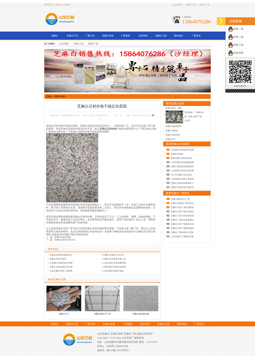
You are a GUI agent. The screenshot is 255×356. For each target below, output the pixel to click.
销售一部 (238, 29)
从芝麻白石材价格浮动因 (61, 263)
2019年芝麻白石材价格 (181, 175)
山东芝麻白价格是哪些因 (114, 263)
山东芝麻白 (177, 4)
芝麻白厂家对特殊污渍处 (182, 232)
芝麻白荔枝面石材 (141, 314)
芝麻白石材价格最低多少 (182, 183)
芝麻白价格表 (177, 154)
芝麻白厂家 (204, 4)
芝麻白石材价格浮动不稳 (61, 267)
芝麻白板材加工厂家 (180, 199)
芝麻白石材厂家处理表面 (182, 207)
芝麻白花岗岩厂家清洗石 (182, 203)
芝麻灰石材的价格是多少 (61, 255)
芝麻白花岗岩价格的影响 (182, 166)
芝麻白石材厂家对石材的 (182, 211)
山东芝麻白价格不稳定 (113, 271)
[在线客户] (221, 21)
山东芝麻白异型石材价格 (182, 170)
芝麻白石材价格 (108, 128)
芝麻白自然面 (171, 130)
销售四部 (238, 53)
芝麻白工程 (161, 35)
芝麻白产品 (72, 35)
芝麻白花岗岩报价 (173, 126)
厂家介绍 (90, 35)
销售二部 (238, 37)
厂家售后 (196, 35)
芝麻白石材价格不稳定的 (182, 187)
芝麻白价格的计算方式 (64, 240)
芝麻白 (54, 35)
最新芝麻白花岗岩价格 (181, 158)
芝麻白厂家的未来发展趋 (182, 220)
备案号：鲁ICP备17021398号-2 (113, 350)
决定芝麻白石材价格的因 (114, 267)
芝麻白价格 (107, 35)
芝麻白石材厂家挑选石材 (182, 224)
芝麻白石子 (64, 314)
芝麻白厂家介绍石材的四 (182, 216)
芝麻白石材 (190, 4)
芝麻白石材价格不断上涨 (114, 259)
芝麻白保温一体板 (173, 108)
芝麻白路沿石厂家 (102, 314)
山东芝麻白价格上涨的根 (61, 271)
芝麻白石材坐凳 (172, 135)
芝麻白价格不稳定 (62, 237)
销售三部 (238, 45)
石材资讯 (143, 35)
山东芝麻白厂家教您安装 (182, 236)
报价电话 (178, 35)
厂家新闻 (125, 35)
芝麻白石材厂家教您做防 (182, 228)
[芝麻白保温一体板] (174, 123)
